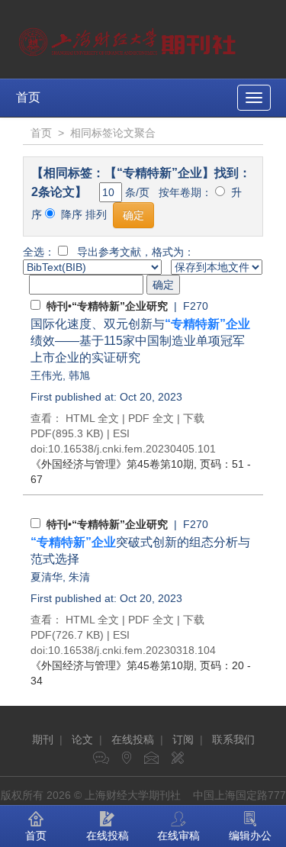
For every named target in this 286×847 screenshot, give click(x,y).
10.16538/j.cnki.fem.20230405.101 (132, 449)
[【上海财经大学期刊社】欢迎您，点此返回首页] (129, 38)
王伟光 (47, 375)
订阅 (183, 739)
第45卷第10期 (112, 464)
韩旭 (79, 375)
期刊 (42, 739)
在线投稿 (132, 739)
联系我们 (233, 739)
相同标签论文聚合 (113, 133)
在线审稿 (178, 835)
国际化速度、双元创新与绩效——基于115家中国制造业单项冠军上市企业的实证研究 (140, 340)
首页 (28, 97)
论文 (82, 739)
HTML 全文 (92, 418)
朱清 (79, 577)
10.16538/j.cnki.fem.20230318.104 (132, 650)
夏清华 (47, 577)
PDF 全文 (151, 418)
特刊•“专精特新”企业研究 (107, 306)
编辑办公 (250, 835)
